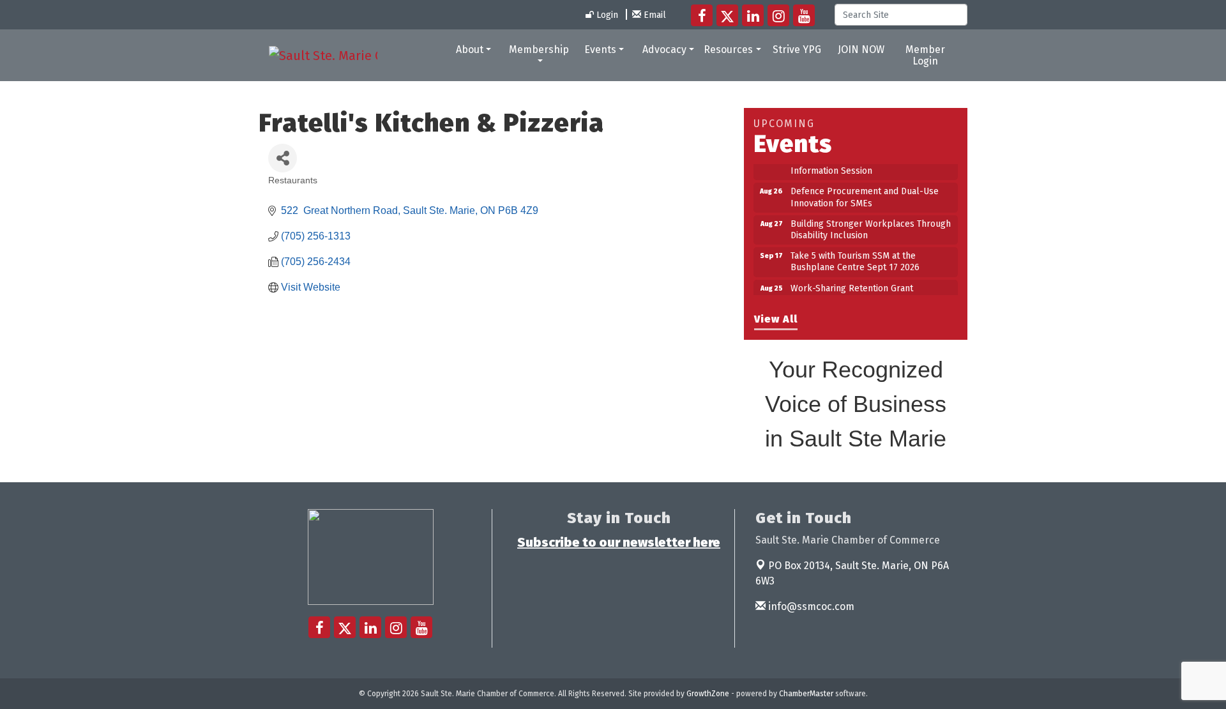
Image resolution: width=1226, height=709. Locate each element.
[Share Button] (282, 158)
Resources (728, 49)
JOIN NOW (861, 49)
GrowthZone (707, 693)
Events (600, 49)
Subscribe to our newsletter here (618, 542)
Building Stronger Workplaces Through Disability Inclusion (871, 223)
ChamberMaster (806, 693)
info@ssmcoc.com (810, 606)
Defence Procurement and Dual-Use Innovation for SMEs (865, 190)
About (469, 49)
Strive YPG (797, 49)
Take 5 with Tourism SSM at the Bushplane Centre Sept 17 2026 (855, 255)
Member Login (925, 55)
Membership (539, 49)
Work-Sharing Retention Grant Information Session (852, 288)
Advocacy (664, 49)
